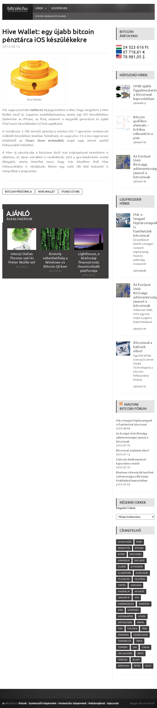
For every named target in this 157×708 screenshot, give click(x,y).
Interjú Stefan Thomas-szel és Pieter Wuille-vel (21, 258)
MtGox (142, 616)
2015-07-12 (139, 386)
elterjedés (142, 573)
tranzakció (124, 641)
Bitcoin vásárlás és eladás (50, 16)
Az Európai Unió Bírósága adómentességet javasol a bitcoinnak (132, 437)
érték (137, 666)
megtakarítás (125, 616)
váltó (140, 653)
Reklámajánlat (96, 703)
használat (124, 591)
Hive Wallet (46, 191)
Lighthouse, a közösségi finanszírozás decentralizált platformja (89, 262)
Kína (120, 610)
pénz (144, 628)
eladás (122, 566)
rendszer (123, 635)
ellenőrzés (124, 573)
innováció (124, 597)
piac (120, 628)
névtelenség (125, 622)
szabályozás (140, 635)
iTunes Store (70, 191)
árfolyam (123, 666)
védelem (123, 660)
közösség (133, 610)
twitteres (36, 110)
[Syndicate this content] (121, 404)
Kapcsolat (113, 703)
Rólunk (23, 703)
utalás (145, 647)
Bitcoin (139, 548)
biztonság (135, 554)
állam (136, 660)
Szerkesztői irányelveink (42, 703)
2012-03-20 (55, 271)
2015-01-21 (89, 275)
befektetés (124, 548)
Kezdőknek (60, 8)
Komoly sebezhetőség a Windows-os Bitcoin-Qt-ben (55, 260)
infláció (139, 591)
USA (135, 647)
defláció (139, 560)
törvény (123, 647)
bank (139, 542)
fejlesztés (124, 579)
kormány (144, 604)
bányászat (124, 560)
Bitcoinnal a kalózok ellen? (142, 347)
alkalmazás (125, 542)
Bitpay (121, 554)
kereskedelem (126, 604)
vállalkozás (125, 653)
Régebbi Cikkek (125, 508)
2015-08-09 (139, 270)
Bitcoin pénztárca (18, 191)
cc (3, 703)
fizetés (122, 585)
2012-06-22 (22, 266)
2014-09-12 (139, 103)
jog (137, 597)
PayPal (141, 622)
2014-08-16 (11, 46)
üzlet (148, 666)
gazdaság (136, 585)
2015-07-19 (139, 181)
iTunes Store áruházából (44, 140)
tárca (139, 641)
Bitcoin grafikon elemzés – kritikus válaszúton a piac (143, 127)
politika (132, 628)
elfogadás (137, 566)
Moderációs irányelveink (72, 703)
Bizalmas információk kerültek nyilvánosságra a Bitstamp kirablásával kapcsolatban (135, 476)
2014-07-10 (139, 142)
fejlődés (140, 579)
